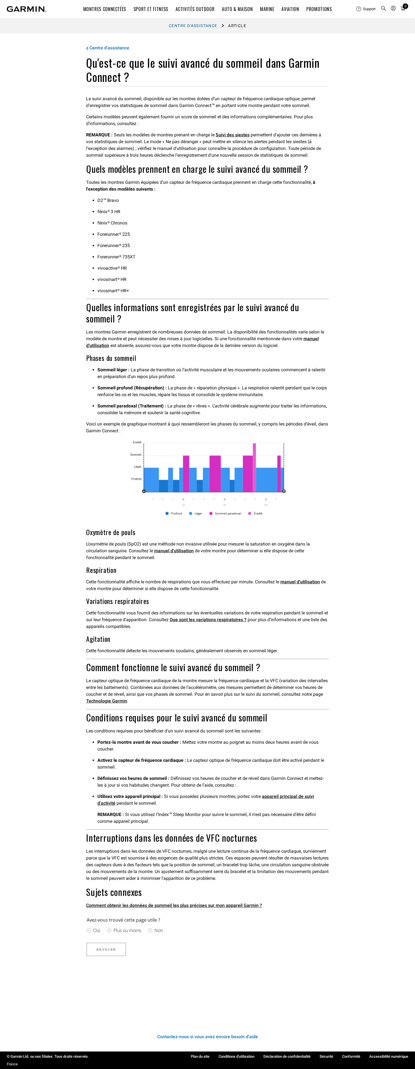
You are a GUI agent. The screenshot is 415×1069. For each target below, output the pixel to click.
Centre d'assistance (193, 25)
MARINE (267, 9)
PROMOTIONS (319, 9)
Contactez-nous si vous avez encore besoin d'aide (207, 1036)
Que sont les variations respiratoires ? (208, 619)
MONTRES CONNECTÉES (104, 9)
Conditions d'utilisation (236, 1056)
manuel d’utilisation (174, 550)
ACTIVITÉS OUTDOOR (195, 9)
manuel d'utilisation (300, 581)
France (12, 1064)
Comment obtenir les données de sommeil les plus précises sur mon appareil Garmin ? (174, 905)
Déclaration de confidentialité (287, 1056)
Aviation (290, 9)
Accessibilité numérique (388, 1056)
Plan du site (200, 1056)
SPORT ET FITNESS (151, 9)
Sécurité (326, 1056)
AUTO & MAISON (237, 9)
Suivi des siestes (233, 135)
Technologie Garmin (106, 701)
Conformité (351, 1056)
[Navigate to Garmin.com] (26, 9)
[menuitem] (366, 9)
